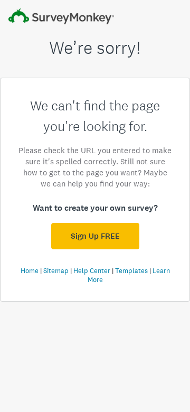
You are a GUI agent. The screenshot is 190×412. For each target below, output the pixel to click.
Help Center (91, 270)
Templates (131, 270)
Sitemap (56, 270)
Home (30, 270)
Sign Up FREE (95, 236)
